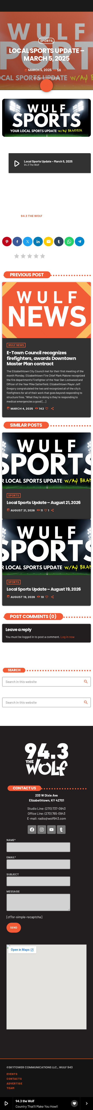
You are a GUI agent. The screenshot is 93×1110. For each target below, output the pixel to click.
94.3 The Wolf (31, 216)
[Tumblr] (61, 829)
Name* (11, 840)
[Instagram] (41, 829)
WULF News (16, 345)
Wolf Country (29, 227)
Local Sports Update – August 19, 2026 (44, 589)
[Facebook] (32, 829)
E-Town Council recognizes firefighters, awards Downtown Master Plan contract (41, 358)
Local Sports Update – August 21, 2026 (44, 503)
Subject (12, 874)
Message (13, 891)
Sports (46, 41)
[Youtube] (51, 829)
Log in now (68, 637)
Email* (11, 857)
